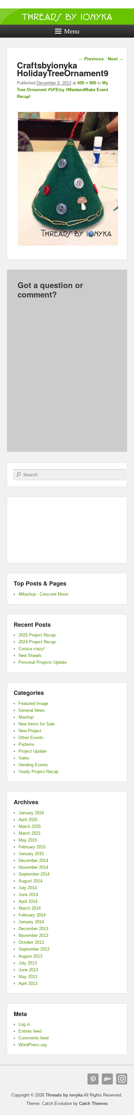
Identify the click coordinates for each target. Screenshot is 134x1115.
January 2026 (31, 812)
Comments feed (33, 1038)
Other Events (31, 737)
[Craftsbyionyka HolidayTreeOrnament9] (68, 245)
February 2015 (32, 846)
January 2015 (31, 853)
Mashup (26, 717)
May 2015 (28, 840)
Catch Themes (93, 1103)
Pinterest (93, 1079)
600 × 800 (86, 82)
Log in (24, 1024)
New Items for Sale (37, 723)
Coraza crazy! (32, 648)
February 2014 (32, 915)
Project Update (33, 751)
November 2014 (33, 867)
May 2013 (28, 976)
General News (32, 710)
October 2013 (31, 942)
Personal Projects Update (43, 662)
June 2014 (28, 894)
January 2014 (31, 921)
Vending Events (33, 764)
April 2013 (28, 983)
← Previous (91, 58)
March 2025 (30, 826)
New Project (30, 730)
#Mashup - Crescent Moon (43, 594)
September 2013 (34, 949)
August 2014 (30, 881)
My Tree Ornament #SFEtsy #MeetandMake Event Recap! (62, 89)
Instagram (121, 1079)
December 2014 (33, 860)
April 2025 (28, 819)
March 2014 (30, 908)
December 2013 (33, 928)
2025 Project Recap (37, 635)
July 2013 (28, 963)
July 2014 (28, 887)
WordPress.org (33, 1044)
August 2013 (30, 956)
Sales (24, 758)
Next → (116, 58)
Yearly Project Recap (38, 771)
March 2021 (30, 833)
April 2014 (28, 901)
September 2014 (34, 874)
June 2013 (28, 969)
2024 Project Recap (37, 641)
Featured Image (33, 703)
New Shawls (30, 655)
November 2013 (33, 935)
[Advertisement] (67, 530)
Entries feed (30, 1031)
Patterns (26, 744)
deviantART (107, 1079)
